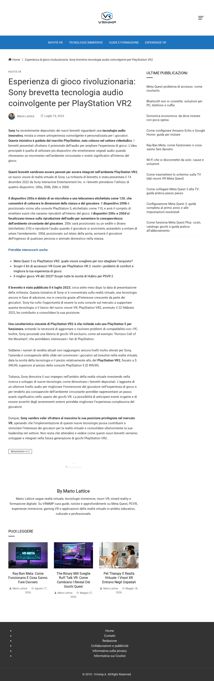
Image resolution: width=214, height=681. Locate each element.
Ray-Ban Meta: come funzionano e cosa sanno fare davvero (27, 578)
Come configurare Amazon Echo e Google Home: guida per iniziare (175, 133)
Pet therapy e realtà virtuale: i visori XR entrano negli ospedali (119, 578)
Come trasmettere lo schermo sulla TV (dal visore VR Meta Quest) (173, 177)
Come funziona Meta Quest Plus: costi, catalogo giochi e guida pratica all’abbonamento (173, 227)
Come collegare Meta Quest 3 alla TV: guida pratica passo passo (173, 191)
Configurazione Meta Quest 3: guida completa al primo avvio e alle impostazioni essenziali (171, 208)
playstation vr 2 (21, 451)
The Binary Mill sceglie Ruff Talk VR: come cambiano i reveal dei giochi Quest (73, 580)
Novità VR (14, 72)
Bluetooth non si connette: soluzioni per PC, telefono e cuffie (174, 103)
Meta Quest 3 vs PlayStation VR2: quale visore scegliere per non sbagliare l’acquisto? (73, 261)
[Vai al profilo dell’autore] (73, 473)
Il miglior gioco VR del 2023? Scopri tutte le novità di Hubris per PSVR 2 (63, 276)
